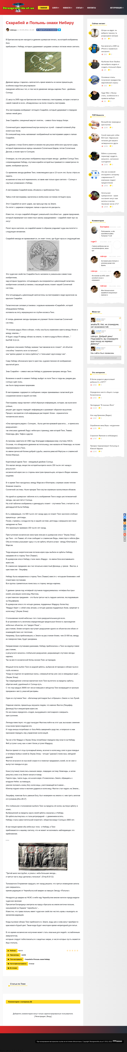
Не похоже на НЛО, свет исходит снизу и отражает (100, 278)
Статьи (79, 7)
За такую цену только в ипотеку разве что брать (109, 263)
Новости (66, 7)
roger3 (93, 242)
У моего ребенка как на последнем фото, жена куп (100, 248)
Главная (43, 7)
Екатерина (104, 227)
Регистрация (40, 1016)
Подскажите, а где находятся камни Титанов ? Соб (108, 234)
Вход (49, 1016)
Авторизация (116, 7)
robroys (13, 30)
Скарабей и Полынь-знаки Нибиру (37, 959)
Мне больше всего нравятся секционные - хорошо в (109, 293)
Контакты (91, 7)
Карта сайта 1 (5, 1051)
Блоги (54, 7)
